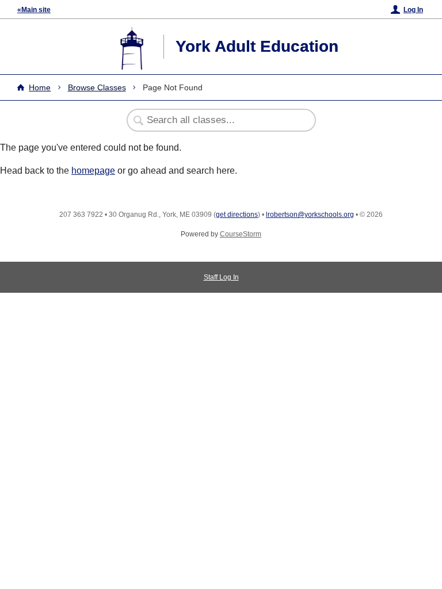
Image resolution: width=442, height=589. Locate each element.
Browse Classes (97, 87)
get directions (237, 215)
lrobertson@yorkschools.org (310, 215)
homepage (93, 170)
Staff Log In (221, 277)
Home (40, 87)
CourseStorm (240, 234)
